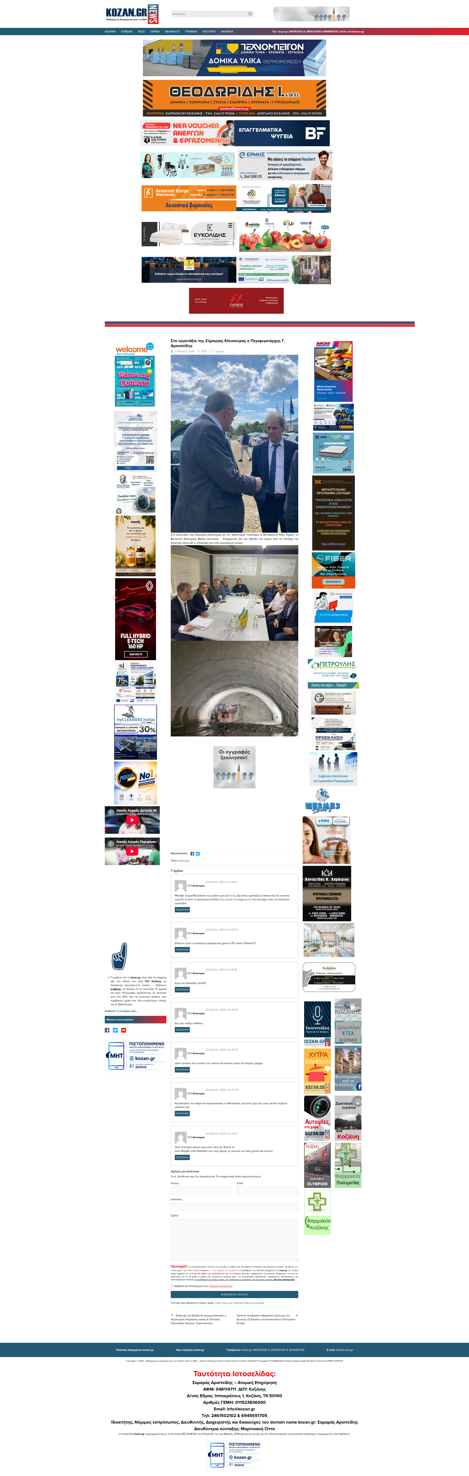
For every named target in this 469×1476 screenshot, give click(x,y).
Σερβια (155, 31)
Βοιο (141, 31)
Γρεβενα (191, 31)
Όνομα (174, 1183)
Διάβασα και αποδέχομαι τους (204, 1286)
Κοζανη (110, 31)
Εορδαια (127, 31)
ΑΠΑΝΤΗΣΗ (182, 909)
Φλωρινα (227, 31)
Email (240, 1183)
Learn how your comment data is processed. (240, 1303)
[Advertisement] (135, 909)
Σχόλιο (174, 1215)
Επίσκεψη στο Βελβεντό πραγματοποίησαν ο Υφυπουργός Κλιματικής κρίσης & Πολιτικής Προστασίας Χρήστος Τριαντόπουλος (198, 1319)
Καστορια (209, 31)
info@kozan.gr (340, 1350)
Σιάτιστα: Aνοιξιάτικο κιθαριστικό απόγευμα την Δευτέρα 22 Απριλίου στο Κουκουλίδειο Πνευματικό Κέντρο (266, 1319)
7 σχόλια (219, 351)
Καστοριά (184, 860)
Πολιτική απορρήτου (199, 1270)
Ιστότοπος (176, 1199)
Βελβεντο (172, 31)
